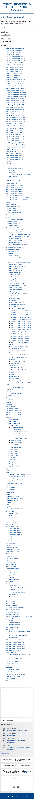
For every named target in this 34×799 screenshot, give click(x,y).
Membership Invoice (14, 537)
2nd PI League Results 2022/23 (15, 100)
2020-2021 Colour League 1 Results (21, 310)
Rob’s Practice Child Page (15, 607)
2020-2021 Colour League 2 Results (21, 313)
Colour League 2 (13, 421)
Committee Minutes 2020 (15, 219)
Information (9, 472)
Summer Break (11, 735)
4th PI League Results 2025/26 (14, 159)
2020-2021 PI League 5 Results (20, 340)
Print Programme (11, 564)
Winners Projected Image (21, 438)
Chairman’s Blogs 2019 (12, 210)
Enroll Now (11, 172)
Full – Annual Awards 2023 (13, 408)
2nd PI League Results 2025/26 (15, 107)
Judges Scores (10, 492)
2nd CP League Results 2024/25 (15, 88)
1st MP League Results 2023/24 (15, 63)
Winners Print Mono (19, 434)
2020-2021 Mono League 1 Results (21, 321)
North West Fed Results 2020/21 (17, 294)
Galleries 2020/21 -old (14, 447)
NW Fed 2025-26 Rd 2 (12, 549)
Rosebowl (11, 599)
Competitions (9, 253)
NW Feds (14, 596)
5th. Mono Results (16, 348)
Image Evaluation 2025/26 (15, 272)
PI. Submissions (13, 637)
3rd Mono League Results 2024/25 (15, 119)
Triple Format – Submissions (14, 661)
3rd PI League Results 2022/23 (14, 126)
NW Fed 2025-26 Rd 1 (12, 547)
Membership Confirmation (15, 534)
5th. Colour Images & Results (19, 346)
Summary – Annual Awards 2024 (15, 644)
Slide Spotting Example (15, 240)
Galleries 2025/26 (13, 455)
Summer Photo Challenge (13, 650)
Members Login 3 (11, 524)
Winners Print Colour (20, 436)
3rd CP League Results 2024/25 (15, 113)
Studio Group (9, 618)
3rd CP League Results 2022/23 (15, 109)
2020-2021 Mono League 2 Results (21, 323)
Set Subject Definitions (14, 238)
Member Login (10, 511)
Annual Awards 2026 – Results (14, 193)
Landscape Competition (15, 279)
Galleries (8, 417)
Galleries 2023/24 (13, 451)
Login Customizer (11, 507)
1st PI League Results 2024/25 (14, 69)
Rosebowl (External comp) (13, 612)
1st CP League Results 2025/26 (15, 54)
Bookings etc (12, 620)
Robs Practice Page (11, 605)
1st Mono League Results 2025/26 (15, 60)
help (7, 468)
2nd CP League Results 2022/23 (15, 84)
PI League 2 (11, 464)
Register (8, 570)
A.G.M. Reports (10, 164)
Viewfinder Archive (13, 669)
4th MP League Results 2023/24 (15, 151)
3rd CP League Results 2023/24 (15, 111)
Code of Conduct (10, 215)
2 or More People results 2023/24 (15, 79)
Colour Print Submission (15, 270)
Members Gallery (16, 440)
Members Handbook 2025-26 (16, 476)
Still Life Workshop (16, 442)
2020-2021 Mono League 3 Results (21, 325)
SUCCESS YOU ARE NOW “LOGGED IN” (18, 640)
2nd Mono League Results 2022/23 (16, 92)
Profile (10, 515)
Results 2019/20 (13, 306)
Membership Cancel (14, 530)
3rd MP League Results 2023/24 (15, 124)
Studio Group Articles (12, 627)
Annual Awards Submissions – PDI (18, 635)
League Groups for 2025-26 (16, 283)
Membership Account (12, 526)
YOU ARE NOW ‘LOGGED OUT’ (15, 676)
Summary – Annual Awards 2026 (15, 648)
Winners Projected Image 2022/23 (15, 674)
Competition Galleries (17, 427)
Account (8, 179)
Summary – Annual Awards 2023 (15, 642)
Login (7, 504)
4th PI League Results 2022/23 (14, 153)
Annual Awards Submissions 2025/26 (16, 200)
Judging (8, 494)
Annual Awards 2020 (12, 183)
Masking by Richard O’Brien (16, 659)
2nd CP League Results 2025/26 (15, 90)
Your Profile (11, 541)
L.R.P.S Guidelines (13, 276)
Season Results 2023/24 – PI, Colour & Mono (19, 616)
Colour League (15, 281)
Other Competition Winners (21, 431)
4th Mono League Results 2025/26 (15, 147)
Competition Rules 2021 (12, 228)
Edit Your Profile (13, 573)
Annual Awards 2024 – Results (14, 189)
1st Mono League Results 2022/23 (15, 56)
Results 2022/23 (10, 601)
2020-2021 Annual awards (18, 308)
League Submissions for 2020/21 (17, 285)
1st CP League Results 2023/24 (15, 50)
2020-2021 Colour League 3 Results (21, 315)
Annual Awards (12, 260)
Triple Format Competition (15, 387)
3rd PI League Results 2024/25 (14, 130)
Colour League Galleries (15, 423)
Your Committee (10, 678)
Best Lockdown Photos (15, 264)
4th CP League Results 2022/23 (15, 136)
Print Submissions (13, 251)
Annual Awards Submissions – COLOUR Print (19, 198)
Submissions (9, 629)
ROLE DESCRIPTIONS (13, 610)
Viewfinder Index (13, 672)
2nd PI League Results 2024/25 (15, 105)
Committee (9, 217)
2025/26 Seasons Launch (15, 400)
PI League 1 (11, 462)
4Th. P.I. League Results (18, 592)
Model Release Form (14, 622)
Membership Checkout (14, 532)
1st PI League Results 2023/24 (14, 67)
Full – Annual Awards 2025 (13, 413)
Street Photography (13, 378)
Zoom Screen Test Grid (15, 481)
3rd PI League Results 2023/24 (14, 128)
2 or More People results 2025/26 (15, 81)
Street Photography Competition (17, 380)
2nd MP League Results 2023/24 (15, 98)
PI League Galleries (14, 466)
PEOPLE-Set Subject (12, 558)
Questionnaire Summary (13, 568)
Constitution (9, 389)
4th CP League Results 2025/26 (15, 143)
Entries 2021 (9, 404)
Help (7, 680)
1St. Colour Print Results (18, 368)
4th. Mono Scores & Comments (17, 258)
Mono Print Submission (15, 289)
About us (8, 166)
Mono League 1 (12, 459)
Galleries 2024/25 (13, 453)
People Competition (14, 296)
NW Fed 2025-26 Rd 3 (12, 552)
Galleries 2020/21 (13, 445)
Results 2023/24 (10, 603)
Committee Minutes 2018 (13, 221)
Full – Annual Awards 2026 (13, 415)
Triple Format (15, 363)
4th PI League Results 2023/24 (14, 155)
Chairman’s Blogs (11, 208)
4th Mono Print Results (12, 149)
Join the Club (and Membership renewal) (19, 174)
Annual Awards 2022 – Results (14, 185)
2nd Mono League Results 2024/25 (16, 94)
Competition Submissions (13, 249)
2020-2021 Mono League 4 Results (21, 327)
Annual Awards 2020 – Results (20, 355)
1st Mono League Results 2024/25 (15, 58)
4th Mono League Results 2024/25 (15, 145)
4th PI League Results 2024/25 (14, 157)
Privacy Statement (11, 566)
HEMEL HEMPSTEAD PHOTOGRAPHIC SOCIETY (17, 6)
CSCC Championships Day (14, 393)
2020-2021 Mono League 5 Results (21, 329)
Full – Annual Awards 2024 (13, 410)
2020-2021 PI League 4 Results (20, 338)
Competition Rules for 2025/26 (14, 247)
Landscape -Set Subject (12, 496)
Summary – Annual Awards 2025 (15, 646)
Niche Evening (12, 292)
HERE (25, 773)
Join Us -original (10, 487)
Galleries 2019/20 (13, 425)
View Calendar (5, 753)
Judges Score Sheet (14, 274)
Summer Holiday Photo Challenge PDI (18, 730)
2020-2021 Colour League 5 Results (21, 319)
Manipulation (17, 429)
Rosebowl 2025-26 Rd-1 (13, 614)
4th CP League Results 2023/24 (15, 138)
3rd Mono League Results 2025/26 (15, 121)
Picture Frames (10, 562)
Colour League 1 (13, 419)
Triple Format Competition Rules (17, 244)
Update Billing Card (13, 575)
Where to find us (13, 176)
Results (8, 583)
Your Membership (13, 579)
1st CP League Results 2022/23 (15, 48)
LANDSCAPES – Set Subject (14, 498)
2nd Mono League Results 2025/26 (16, 96)
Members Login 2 (11, 522)
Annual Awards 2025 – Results (14, 191)
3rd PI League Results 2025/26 (14, 132)
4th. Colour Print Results (15, 509)
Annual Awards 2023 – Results (14, 187)
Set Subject (11, 374)
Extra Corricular (10, 406)
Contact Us (11, 170)
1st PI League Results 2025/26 (14, 71)
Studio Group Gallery (14, 624)
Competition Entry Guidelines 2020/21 (19, 474)
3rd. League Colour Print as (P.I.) (20, 588)
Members (8, 518)
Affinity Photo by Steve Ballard (14, 181)
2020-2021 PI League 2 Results (20, 334)
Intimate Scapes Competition (14, 483)
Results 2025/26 (13, 594)
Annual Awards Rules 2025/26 (14, 195)
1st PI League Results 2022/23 (14, 65)
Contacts (8, 391)
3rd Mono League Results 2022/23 (15, 117)
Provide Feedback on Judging (16, 304)
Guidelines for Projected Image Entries (19, 234)
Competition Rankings (12, 225)
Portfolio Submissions (14, 300)
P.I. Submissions (10, 554)
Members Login (10, 520)
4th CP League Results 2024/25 (15, 140)
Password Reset (13, 513)
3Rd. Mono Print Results (13, 134)
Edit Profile (9, 402)
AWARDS (8, 202)
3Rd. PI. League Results (18, 590)
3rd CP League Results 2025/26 (15, 115)
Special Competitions (14, 242)
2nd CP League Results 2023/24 (15, 86)
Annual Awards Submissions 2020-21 (19, 262)
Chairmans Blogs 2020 (14, 212)
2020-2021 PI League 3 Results (20, 336)
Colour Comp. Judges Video (16, 266)
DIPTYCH (9, 395)
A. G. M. (8, 161)
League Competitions (12, 500)
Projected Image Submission (16, 302)
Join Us (8, 485)
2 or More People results (13, 75)
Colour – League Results (15, 268)
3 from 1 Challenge (13, 255)
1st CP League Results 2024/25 (15, 52)
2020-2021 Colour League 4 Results (21, 317)
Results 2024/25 (13, 585)
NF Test (8, 545)
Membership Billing (13, 528)
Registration (11, 489)
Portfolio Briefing (13, 479)
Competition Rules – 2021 (15, 232)
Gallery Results (12, 457)
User (7, 665)
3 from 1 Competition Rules (16, 230)
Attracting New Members (15, 168)
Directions (9, 398)
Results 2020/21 (13, 365)
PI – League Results (14, 298)
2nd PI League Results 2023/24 (15, 103)
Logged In (8, 502)
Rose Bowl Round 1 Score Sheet (20, 361)
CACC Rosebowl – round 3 (13, 206)
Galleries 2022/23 (13, 449)
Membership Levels (14, 539)
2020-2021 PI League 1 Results (20, 332)
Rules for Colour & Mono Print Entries (19, 236)
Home (7, 470)
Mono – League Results (15, 287)
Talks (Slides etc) (11, 652)
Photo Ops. (9, 560)
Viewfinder (9, 667)
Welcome (11, 577)
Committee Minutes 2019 (13, 223)
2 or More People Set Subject (14, 73)
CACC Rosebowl (11, 204)
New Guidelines (10, 543)
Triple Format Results (12, 663)
